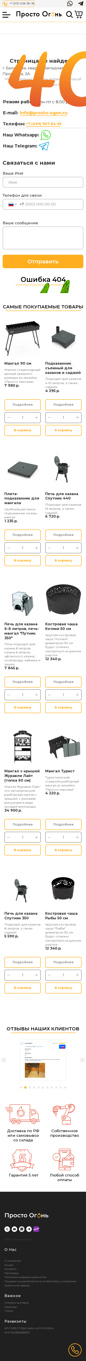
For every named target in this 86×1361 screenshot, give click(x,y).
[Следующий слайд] (82, 1060)
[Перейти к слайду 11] (65, 1087)
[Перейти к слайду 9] (56, 1087)
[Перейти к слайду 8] (52, 1087)
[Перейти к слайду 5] (38, 1087)
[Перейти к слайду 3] (30, 1087)
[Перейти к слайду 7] (47, 1087)
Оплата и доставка (16, 1302)
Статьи (8, 1310)
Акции (8, 1265)
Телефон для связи (22, 195)
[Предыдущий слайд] (3, 1060)
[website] (36, 1229)
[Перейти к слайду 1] (21, 1087)
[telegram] (29, 1229)
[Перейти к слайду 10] (61, 1087)
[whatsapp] (21, 1229)
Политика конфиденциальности (25, 1277)
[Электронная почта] (14, 1229)
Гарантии (10, 1306)
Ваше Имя (13, 173)
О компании (12, 1260)
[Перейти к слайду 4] (34, 1087)
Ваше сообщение (20, 223)
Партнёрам (11, 1273)
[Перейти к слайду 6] (43, 1087)
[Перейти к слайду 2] (25, 1087)
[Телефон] (7, 1229)
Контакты (10, 1269)
